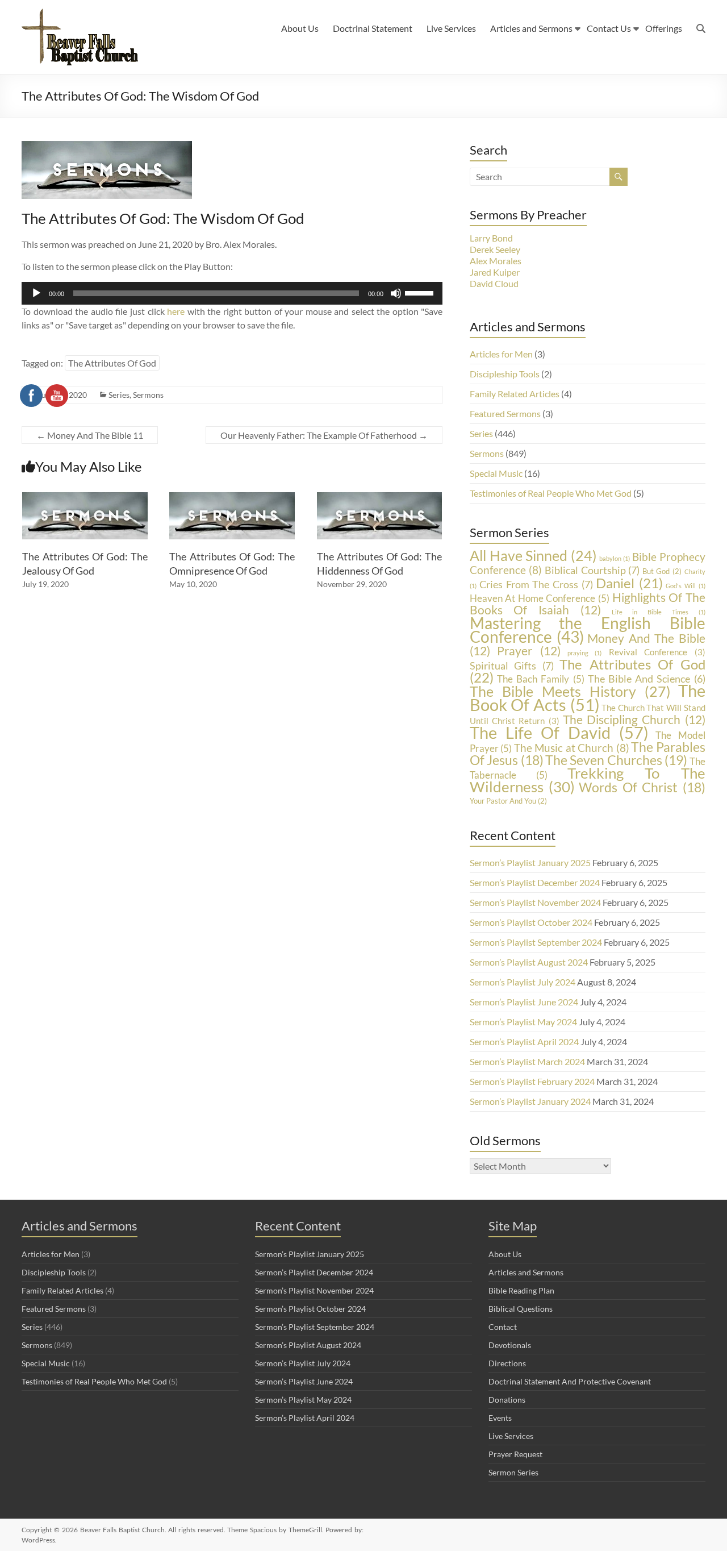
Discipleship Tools (505, 373)
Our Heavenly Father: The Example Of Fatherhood (324, 435)
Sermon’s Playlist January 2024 (530, 1101)
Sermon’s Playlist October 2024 (531, 922)
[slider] (421, 292)
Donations (506, 1399)
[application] (232, 293)
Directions (507, 1363)
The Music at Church (571, 747)
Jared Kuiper (495, 272)
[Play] (36, 293)
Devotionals (509, 1345)
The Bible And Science (646, 679)
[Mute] (396, 293)
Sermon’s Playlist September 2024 (536, 942)
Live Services (451, 28)
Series (481, 433)
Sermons (148, 395)
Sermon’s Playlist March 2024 (527, 1061)
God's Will (685, 585)
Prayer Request (515, 1454)
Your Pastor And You (508, 800)
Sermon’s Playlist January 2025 (530, 862)
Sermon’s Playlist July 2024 (522, 981)
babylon (614, 558)
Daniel (629, 583)
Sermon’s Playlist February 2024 (532, 1081)
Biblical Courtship (592, 570)
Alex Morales (495, 260)
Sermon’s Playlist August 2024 (529, 962)
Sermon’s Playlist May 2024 (523, 1021)
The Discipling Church (634, 719)
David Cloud (494, 283)
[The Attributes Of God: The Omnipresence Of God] (232, 497)
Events (500, 1418)
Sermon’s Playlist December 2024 (535, 882)
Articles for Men (501, 353)
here (176, 311)
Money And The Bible (587, 644)
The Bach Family (540, 679)
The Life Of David (559, 732)
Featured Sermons (505, 413)
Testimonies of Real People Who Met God (551, 493)
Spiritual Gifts (512, 665)
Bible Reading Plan (521, 1290)
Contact (502, 1327)
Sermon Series (513, 1472)
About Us (300, 28)
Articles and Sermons (531, 28)
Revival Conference (657, 652)
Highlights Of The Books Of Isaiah (587, 603)
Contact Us (609, 28)
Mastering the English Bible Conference (587, 630)
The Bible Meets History (570, 691)
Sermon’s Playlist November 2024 (535, 902)
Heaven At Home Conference (539, 598)
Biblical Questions (520, 1308)
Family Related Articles (514, 393)
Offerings (663, 28)
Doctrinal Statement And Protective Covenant (569, 1381)
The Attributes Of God (112, 362)
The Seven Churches (616, 760)
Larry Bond (491, 237)
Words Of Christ (642, 787)
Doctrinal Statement (372, 28)
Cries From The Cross (535, 584)
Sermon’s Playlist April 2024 (524, 1041)
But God (662, 571)
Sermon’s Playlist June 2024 (524, 1001)
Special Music (496, 473)
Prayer (528, 650)
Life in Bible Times (658, 612)
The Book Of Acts (587, 697)
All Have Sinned (534, 555)
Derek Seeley (495, 249)
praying (584, 652)
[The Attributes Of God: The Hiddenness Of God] (379, 497)
